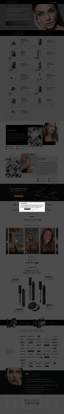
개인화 (32, 210)
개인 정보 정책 (24, 203)
